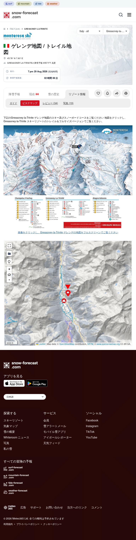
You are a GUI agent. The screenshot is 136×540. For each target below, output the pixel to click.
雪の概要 (9, 432)
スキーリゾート (13, 420)
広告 (23, 507)
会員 (46, 420)
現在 (32, 94)
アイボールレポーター (57, 437)
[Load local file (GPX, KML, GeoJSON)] (9, 253)
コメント (97, 507)
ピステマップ (29, 103)
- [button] (9, 280)
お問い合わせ (54, 507)
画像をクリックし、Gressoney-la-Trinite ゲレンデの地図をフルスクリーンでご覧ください (68, 232)
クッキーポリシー (52, 524)
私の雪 (8, 449)
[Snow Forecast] (20, 14)
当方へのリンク (77, 507)
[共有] (117, 93)
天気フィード (51, 443)
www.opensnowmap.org (108, 343)
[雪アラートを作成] (107, 93)
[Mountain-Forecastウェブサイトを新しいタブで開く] (24, 3)
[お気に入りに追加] (98, 93)
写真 (6, 443)
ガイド (13, 103)
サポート (36, 507)
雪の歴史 (53, 94)
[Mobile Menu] (129, 15)
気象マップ (11, 426)
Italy (15, 29)
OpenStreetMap (66, 343)
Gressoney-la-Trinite (36, 29)
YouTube (91, 437)
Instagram (92, 426)
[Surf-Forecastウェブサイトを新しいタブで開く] (9, 3)
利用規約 (8, 524)
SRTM (90, 343)
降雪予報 (14, 94)
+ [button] (9, 269)
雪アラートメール (54, 426)
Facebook (92, 420)
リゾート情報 (77, 94)
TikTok (90, 432)
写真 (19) (68, 103)
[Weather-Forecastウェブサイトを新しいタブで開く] (52, 3)
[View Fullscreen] (9, 245)
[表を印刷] (126, 93)
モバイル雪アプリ (54, 432)
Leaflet (41, 343)
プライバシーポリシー (27, 524)
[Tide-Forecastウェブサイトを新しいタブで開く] (38, 3)
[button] (68, 293)
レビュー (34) (50, 103)
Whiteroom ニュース (16, 437)
